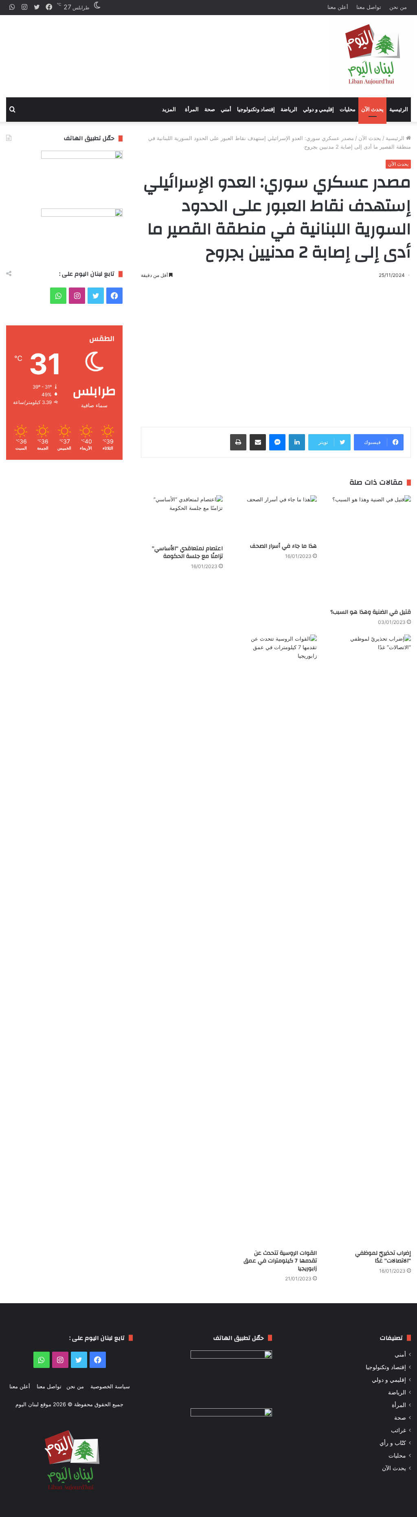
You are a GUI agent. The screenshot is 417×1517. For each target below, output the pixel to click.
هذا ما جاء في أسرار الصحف (283, 546)
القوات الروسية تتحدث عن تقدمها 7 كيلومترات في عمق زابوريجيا (280, 1261)
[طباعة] (238, 442)
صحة (209, 109)
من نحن (398, 7)
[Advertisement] (139, 49)
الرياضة (289, 109)
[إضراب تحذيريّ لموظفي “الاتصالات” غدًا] (370, 939)
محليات (348, 109)
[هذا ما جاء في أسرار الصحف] (276, 517)
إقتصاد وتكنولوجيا (256, 109)
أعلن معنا (337, 7)
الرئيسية (398, 109)
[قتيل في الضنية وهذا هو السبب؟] (370, 549)
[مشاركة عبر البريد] (258, 442)
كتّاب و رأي (393, 1443)
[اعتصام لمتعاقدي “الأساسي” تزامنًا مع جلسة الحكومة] (182, 518)
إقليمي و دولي (318, 109)
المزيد (169, 109)
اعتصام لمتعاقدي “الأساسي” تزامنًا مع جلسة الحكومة (187, 552)
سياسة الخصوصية (110, 1386)
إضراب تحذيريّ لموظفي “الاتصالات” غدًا (383, 1257)
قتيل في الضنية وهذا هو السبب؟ (370, 612)
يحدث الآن (372, 109)
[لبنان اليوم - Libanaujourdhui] (370, 56)
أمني (226, 109)
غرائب (398, 1430)
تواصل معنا (368, 7)
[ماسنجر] (277, 442)
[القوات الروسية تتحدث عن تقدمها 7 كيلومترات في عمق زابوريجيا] (276, 939)
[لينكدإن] (297, 442)
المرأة (192, 109)
